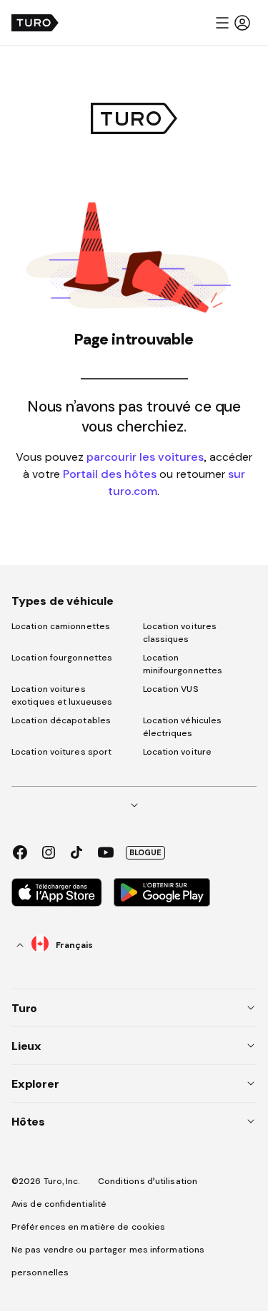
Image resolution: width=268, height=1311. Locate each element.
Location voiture (177, 752)
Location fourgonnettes (61, 658)
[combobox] (55, 944)
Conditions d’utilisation (147, 1181)
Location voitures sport (61, 752)
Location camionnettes (60, 626)
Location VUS (171, 689)
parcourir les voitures (145, 456)
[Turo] (35, 23)
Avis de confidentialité (58, 1204)
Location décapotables (61, 720)
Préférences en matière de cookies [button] (88, 1227)
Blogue (145, 852)
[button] (232, 23)
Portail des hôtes (110, 473)
